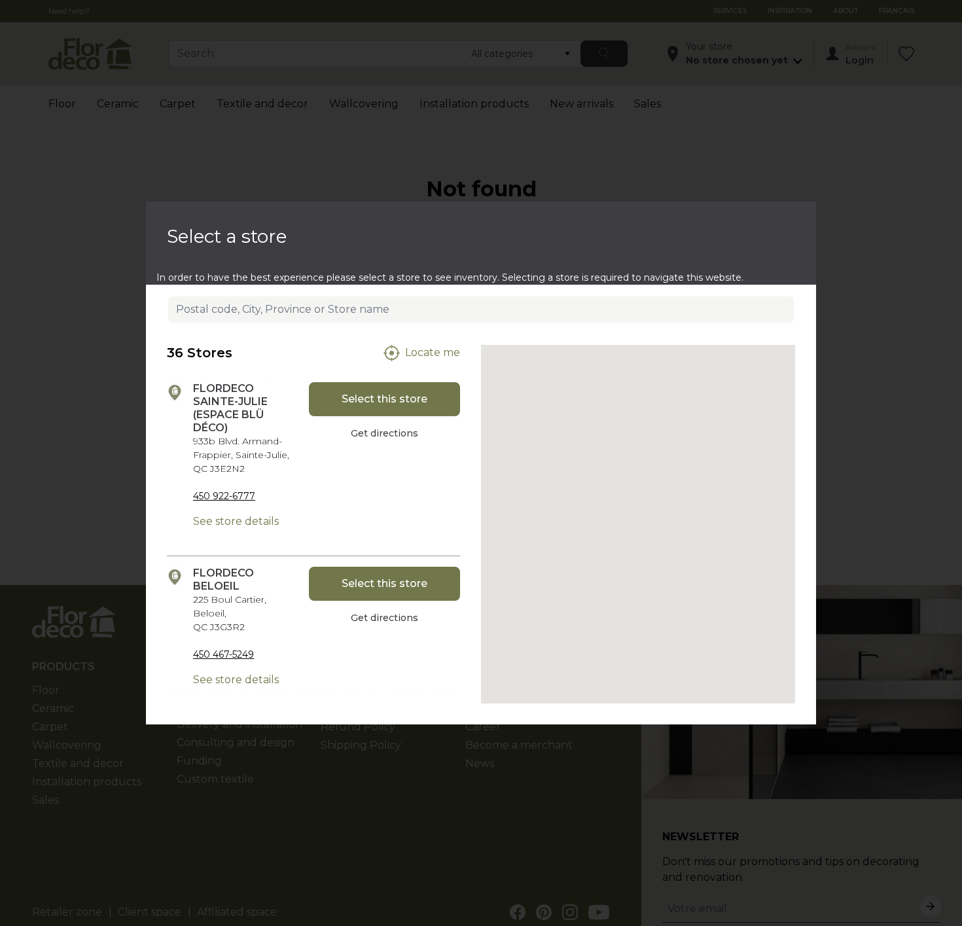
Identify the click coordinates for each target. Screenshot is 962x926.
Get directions (384, 433)
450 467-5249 (223, 654)
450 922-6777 (224, 496)
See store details (236, 521)
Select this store (384, 399)
